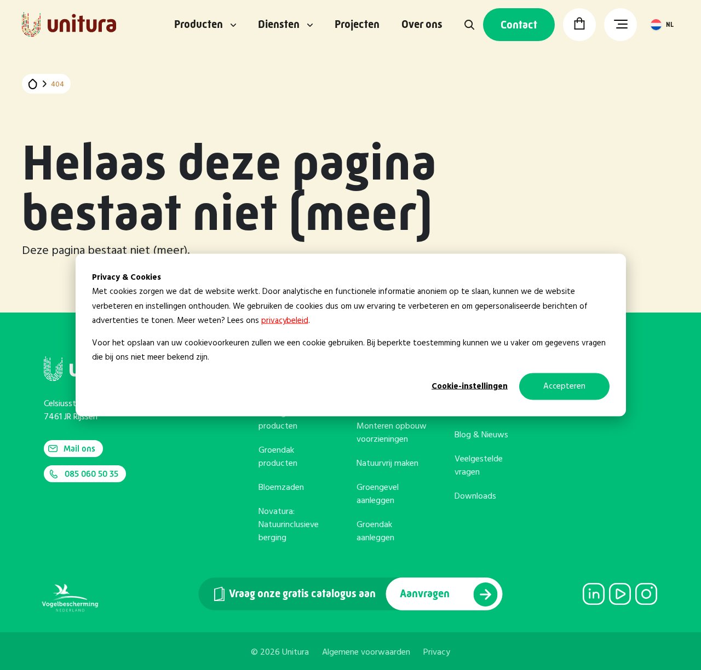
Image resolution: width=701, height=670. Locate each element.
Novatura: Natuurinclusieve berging (288, 525)
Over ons (422, 25)
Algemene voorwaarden (366, 652)
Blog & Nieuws (481, 435)
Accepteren (564, 386)
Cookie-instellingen (470, 386)
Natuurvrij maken (387, 463)
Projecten (357, 25)
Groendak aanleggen (375, 531)
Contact (519, 25)
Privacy (436, 652)
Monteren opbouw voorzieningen (392, 433)
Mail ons (79, 448)
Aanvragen (426, 593)
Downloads (475, 496)
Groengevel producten (279, 420)
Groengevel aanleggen (378, 494)
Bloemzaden (281, 487)
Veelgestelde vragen (479, 466)
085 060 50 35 (91, 474)
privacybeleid (284, 320)
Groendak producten (277, 457)
